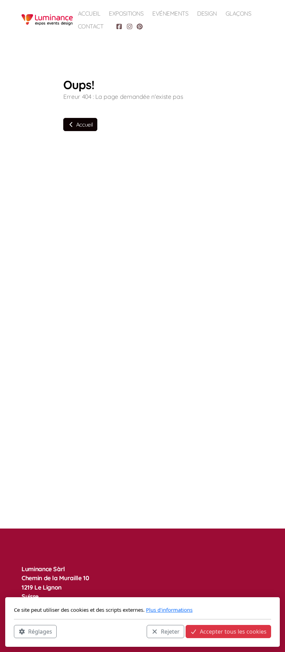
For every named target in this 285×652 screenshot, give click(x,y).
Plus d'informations (169, 609)
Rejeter (170, 631)
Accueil (84, 124)
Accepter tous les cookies (233, 631)
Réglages (40, 631)
